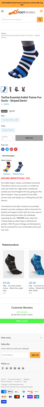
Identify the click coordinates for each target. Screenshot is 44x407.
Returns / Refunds (6, 381)
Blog (25, 381)
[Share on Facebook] (3, 149)
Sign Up (35, 355)
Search (3, 379)
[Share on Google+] (11, 149)
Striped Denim (18, 174)
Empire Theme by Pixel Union (10, 387)
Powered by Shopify (26, 387)
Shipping (26, 379)
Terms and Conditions (14, 379)
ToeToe (6, 104)
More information (8, 156)
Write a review (22, 321)
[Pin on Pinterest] (15, 149)
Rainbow (6, 174)
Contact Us (18, 381)
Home (3, 33)
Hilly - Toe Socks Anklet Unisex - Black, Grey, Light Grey (13, 288)
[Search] (40, 19)
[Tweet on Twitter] (7, 149)
